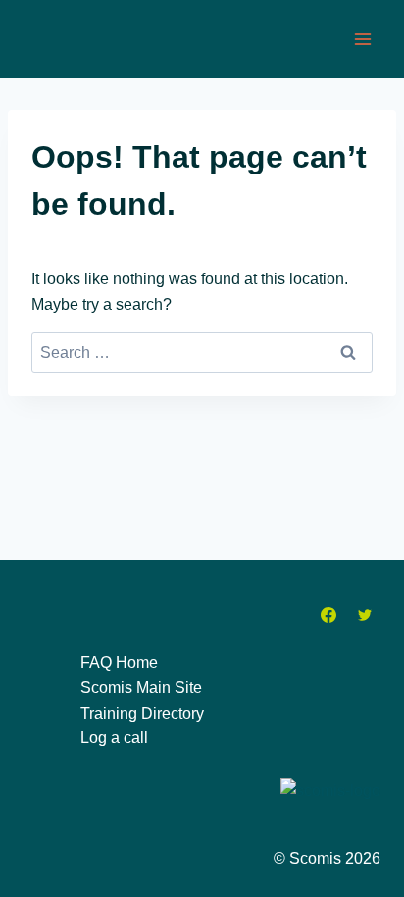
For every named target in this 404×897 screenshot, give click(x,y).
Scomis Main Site (141, 687)
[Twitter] (364, 614)
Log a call (114, 737)
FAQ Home (119, 662)
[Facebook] (328, 614)
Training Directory (142, 713)
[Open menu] (362, 39)
